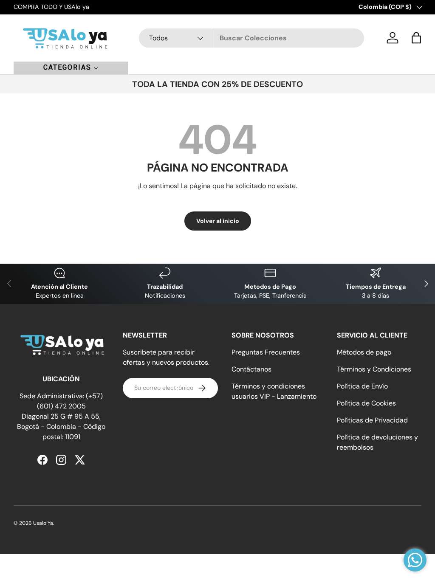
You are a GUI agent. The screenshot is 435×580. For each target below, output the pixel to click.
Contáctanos (251, 369)
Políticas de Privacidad (372, 420)
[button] (416, 37)
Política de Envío (362, 386)
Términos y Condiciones (374, 369)
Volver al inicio (217, 221)
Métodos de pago (364, 352)
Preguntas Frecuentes (266, 352)
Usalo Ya (43, 523)
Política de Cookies (366, 403)
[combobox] (251, 38)
